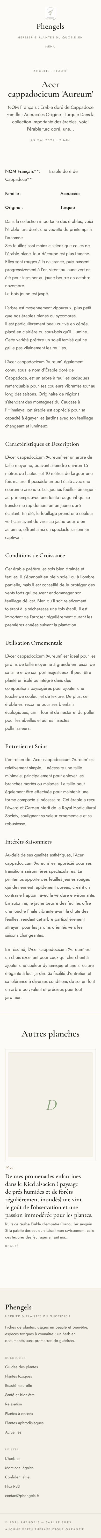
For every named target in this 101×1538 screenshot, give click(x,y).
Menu (50, 46)
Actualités (13, 1432)
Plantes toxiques (18, 1376)
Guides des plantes (21, 1367)
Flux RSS (12, 1486)
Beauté (60, 71)
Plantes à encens (19, 1413)
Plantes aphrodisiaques (24, 1423)
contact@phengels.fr (22, 1496)
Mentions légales (19, 1468)
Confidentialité (17, 1477)
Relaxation (13, 1404)
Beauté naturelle (18, 1385)
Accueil (41, 71)
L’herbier (12, 1458)
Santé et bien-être (20, 1395)
